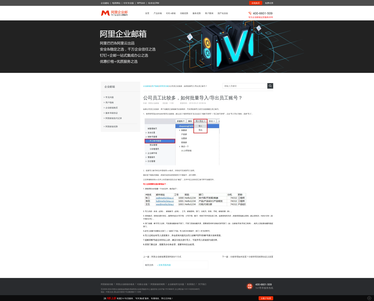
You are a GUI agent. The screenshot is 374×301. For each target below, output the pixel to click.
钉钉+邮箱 (171, 13)
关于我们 (202, 284)
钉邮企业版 (142, 284)
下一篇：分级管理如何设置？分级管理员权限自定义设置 (247, 256)
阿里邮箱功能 (107, 284)
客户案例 (209, 13)
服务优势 (197, 13)
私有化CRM (153, 2)
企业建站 (105, 2)
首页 (147, 13)
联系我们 (191, 284)
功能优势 (184, 13)
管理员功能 (164, 86)
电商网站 (116, 2)
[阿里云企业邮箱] (118, 13)
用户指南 (155, 86)
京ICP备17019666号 (166, 289)
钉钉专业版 (129, 2)
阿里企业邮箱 (117, 289)
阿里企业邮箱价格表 (125, 284)
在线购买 (256, 2)
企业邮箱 (146, 86)
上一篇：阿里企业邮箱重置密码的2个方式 (162, 256)
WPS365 (141, 2)
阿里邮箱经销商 (157, 284)
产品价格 (158, 13)
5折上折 (111, 298)
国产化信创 (223, 13)
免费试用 (269, 2)
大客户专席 (266, 298)
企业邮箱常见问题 (176, 284)
